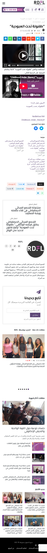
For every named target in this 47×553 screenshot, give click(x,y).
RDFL (38, 31)
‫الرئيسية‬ (42, 19)
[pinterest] (24, 39)
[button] (23, 56)
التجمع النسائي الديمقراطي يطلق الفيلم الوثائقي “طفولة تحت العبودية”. (14, 143)
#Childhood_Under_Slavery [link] (33, 120)
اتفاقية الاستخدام (22, 548)
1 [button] (28, 389)
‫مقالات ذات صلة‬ (38, 330)
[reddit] (29, 39)
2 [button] (26, 389)
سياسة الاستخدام (34, 548)
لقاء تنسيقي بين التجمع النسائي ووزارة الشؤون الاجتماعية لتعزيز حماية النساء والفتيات (27, 365)
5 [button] (20, 389)
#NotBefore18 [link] (38, 116)
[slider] (25, 65)
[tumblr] (15, 39)
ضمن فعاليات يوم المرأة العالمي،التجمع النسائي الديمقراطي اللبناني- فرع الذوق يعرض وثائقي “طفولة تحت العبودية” (36, 164)
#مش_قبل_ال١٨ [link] (37, 103)
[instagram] (35, 545)
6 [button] (18, 389)
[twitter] (38, 39)
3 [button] (24, 389)
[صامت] (9, 65)
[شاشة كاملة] (5, 65)
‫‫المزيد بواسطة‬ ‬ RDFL (22, 330)
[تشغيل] (41, 65)
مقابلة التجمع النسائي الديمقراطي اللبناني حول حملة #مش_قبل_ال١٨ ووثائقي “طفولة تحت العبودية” (36, 145)
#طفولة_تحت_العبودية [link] (35, 106)
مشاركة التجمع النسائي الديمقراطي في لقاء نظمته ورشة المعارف (26, 209)
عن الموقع (11, 548)
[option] (23, 350)
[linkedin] (19, 39)
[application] (23, 56)
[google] (33, 39)
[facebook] (42, 39)
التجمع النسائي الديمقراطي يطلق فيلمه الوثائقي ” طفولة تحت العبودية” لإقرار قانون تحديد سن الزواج (22, 225)
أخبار (36, 19)
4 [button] (22, 389)
